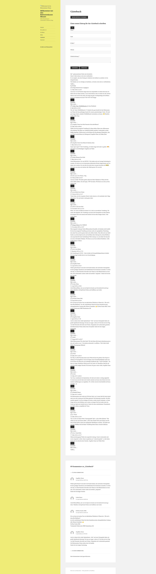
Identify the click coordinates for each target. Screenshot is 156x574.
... (73, 100)
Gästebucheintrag (74, 56)
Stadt (71, 36)
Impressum (42, 39)
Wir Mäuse (42, 32)
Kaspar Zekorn (76, 225)
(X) (41, 46)
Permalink (72, 102)
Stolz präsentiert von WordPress (88, 570)
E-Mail (72, 43)
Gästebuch (42, 37)
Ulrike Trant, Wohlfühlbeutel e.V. (80, 106)
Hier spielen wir (43, 29)
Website (72, 49)
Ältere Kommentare (78, 472)
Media (41, 34)
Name (72, 30)
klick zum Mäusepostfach (47, 46)
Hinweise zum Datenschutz (75, 570)
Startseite (42, 27)
